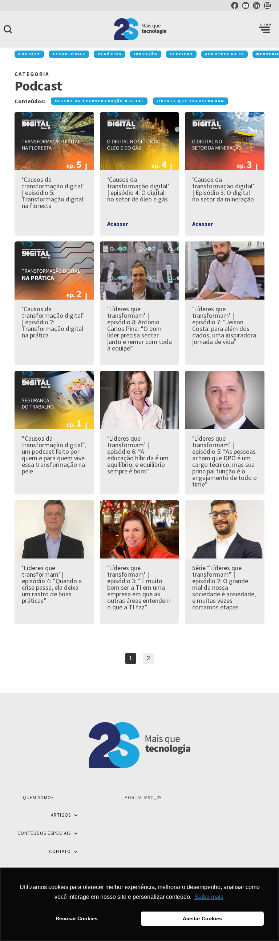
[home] (139, 29)
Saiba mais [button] (208, 897)
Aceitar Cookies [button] (202, 918)
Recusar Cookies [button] (77, 918)
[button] (264, 29)
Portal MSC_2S (143, 797)
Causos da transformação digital (99, 101)
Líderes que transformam (191, 101)
